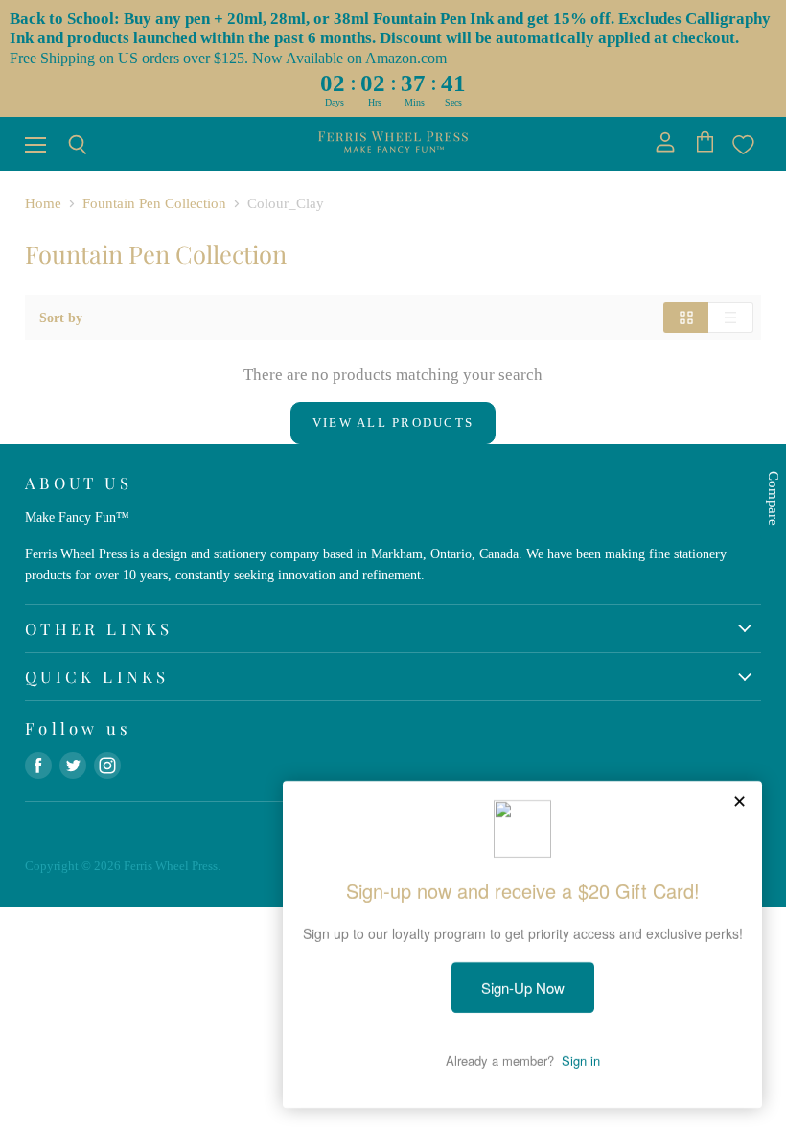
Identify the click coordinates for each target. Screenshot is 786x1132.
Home (43, 203)
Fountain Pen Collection (154, 203)
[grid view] (685, 317)
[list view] (730, 317)
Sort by (60, 317)
